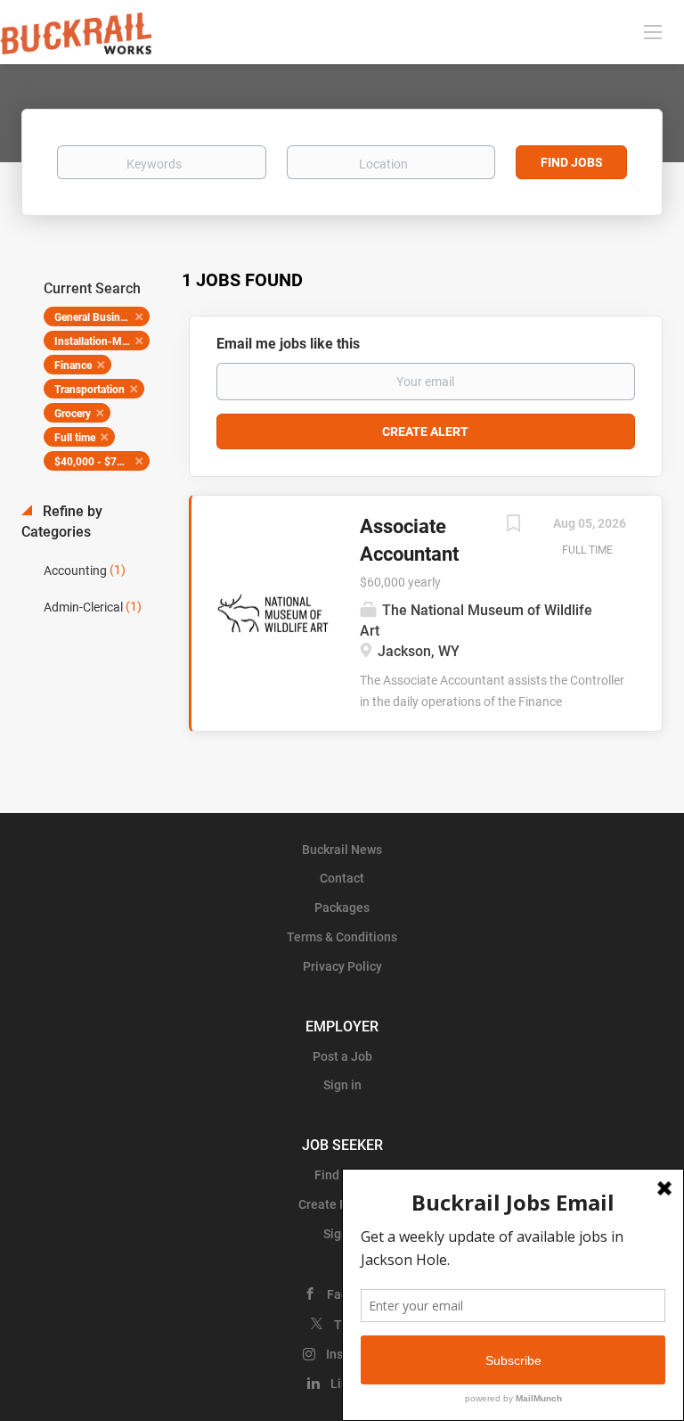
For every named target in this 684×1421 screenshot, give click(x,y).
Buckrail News (342, 849)
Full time (74, 437)
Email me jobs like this (288, 343)
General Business (95, 317)
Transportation (89, 389)
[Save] (513, 525)
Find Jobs (572, 162)
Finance (73, 365)
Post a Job (342, 1056)
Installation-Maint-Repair (102, 341)
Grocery (72, 413)
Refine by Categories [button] (61, 521)
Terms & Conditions (342, 937)
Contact (342, 878)
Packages (342, 907)
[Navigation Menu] (653, 31)
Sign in (342, 1085)
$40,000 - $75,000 (99, 462)
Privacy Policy (342, 966)
